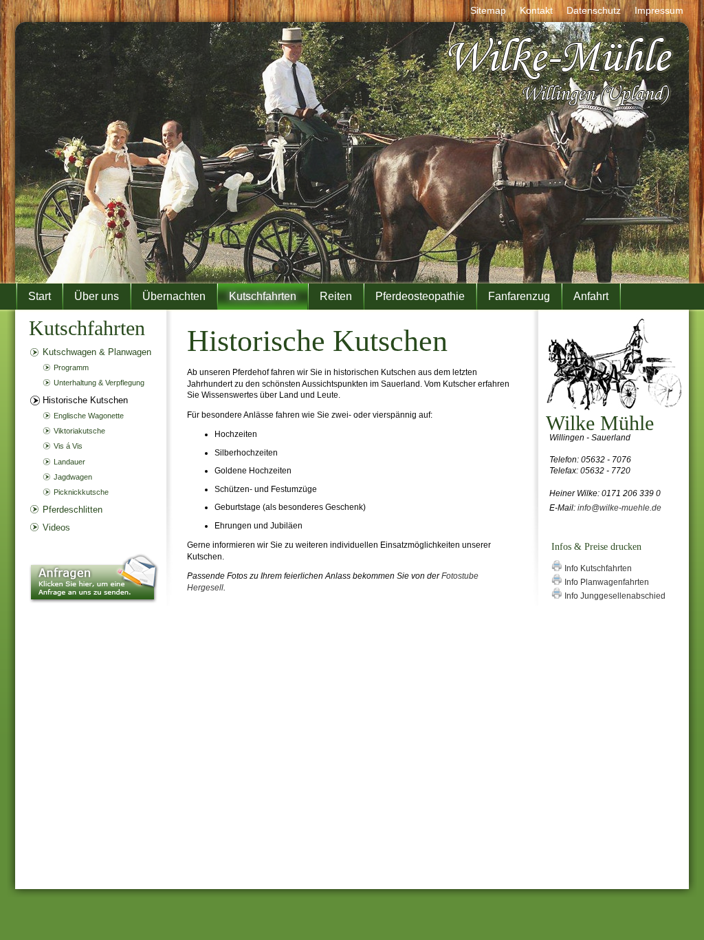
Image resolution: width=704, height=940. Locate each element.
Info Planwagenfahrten (605, 582)
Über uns (96, 296)
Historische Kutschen (85, 400)
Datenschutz (593, 10)
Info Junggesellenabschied (614, 596)
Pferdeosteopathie (420, 296)
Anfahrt (590, 296)
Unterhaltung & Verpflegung (99, 382)
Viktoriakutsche (79, 431)
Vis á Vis (68, 446)
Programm (71, 367)
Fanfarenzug (519, 296)
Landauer (69, 462)
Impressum (659, 10)
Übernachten (174, 296)
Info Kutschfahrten (597, 568)
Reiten (336, 296)
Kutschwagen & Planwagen (97, 352)
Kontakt (536, 10)
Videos (56, 527)
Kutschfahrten (262, 296)
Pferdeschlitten (72, 509)
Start (39, 296)
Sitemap (488, 10)
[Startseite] (561, 107)
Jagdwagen (73, 477)
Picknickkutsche (81, 492)
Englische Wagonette (89, 416)
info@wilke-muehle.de (619, 508)
